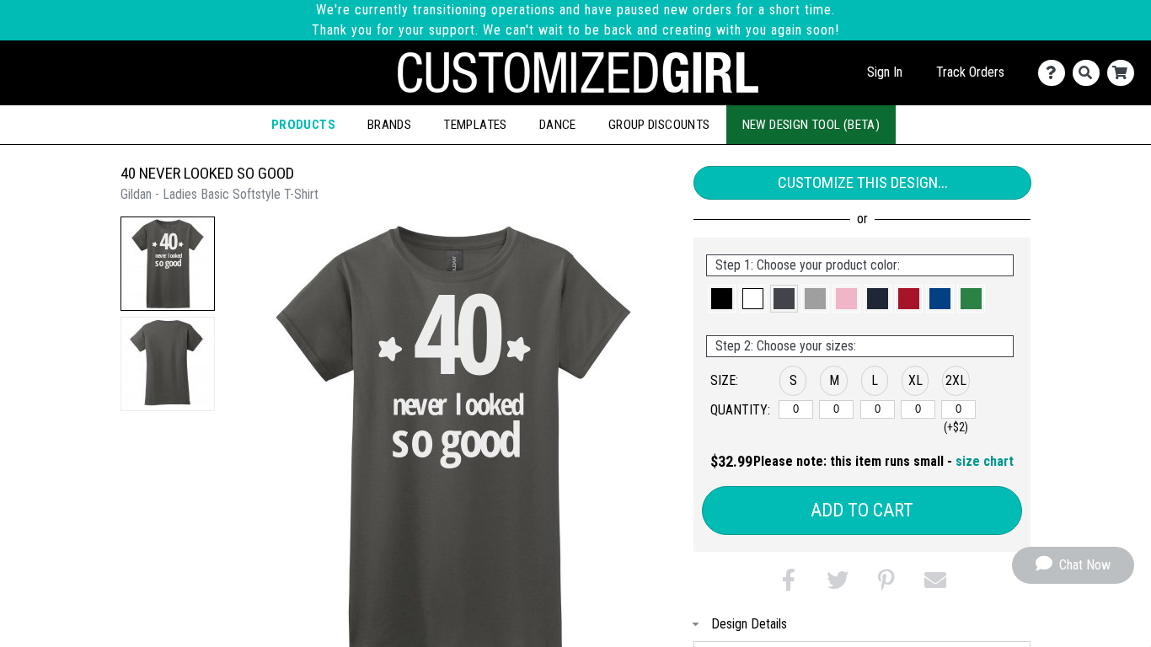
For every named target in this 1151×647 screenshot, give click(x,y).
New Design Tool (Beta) (811, 124)
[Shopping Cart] (1124, 73)
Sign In (884, 72)
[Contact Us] (1055, 73)
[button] (167, 263)
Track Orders (970, 72)
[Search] (1090, 73)
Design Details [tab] (749, 624)
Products (303, 124)
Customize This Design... (863, 182)
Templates (475, 124)
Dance (557, 124)
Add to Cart (862, 510)
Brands (389, 124)
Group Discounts (659, 124)
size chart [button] (985, 461)
